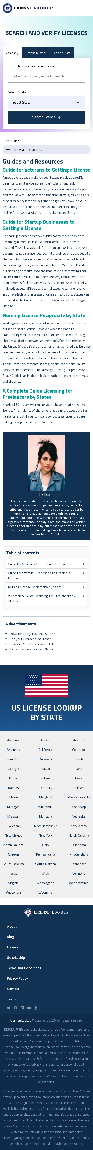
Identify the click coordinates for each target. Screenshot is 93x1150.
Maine (13, 797)
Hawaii (45, 768)
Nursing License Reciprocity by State (44, 315)
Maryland (45, 797)
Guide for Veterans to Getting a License (46, 169)
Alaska (45, 740)
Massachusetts (78, 797)
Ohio (45, 844)
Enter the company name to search (33, 66)
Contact (13, 989)
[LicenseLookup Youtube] (29, 1007)
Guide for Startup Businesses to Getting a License (39, 225)
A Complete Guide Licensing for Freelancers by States (37, 394)
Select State (17, 92)
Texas (13, 873)
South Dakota (45, 863)
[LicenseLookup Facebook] (15, 1007)
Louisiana (78, 787)
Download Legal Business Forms (33, 633)
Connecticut (13, 759)
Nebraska (78, 816)
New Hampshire (45, 825)
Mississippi (79, 806)
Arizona (78, 740)
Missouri (13, 816)
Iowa (78, 778)
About (12, 926)
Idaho (79, 768)
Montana (45, 816)
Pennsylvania (45, 854)
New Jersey (78, 825)
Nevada (13, 825)
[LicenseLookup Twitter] (8, 1007)
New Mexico (13, 835)
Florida (78, 759)
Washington (45, 882)
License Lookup (20, 1020)
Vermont (78, 873)
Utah (45, 873)
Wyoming (45, 892)
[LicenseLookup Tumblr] (36, 1007)
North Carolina (78, 835)
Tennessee (79, 863)
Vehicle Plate (62, 52)
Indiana (45, 778)
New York (45, 835)
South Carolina (13, 863)
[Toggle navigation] (86, 8)
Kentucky (45, 787)
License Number (36, 52)
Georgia (13, 768)
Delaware (45, 759)
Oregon (13, 854)
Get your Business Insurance (30, 638)
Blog (10, 937)
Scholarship (16, 958)
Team (11, 999)
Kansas (13, 787)
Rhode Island (78, 854)
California (45, 749)
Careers (12, 947)
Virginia (13, 882)
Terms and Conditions (24, 968)
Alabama (13, 740)
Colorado (78, 749)
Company (12, 52)
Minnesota (45, 806)
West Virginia (78, 882)
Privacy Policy (17, 978)
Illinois (13, 778)
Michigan (13, 806)
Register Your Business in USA (32, 644)
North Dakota (13, 844)
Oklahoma (78, 844)
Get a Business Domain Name (31, 649)
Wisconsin (13, 892)
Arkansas (13, 749)
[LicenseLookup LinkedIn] (22, 1007)
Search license (44, 117)
